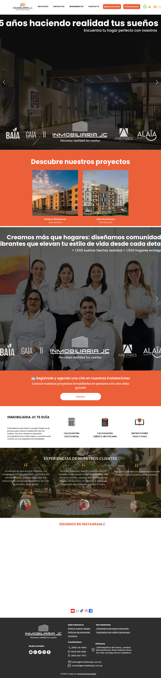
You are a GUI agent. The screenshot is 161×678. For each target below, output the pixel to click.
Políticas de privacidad (79, 589)
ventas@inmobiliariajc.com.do (86, 618)
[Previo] (13, 483)
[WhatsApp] (77, 567)
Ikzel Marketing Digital (86, 630)
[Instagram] (86, 567)
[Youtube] (73, 567)
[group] (80, 197)
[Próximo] (147, 483)
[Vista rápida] (55, 193)
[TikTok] (82, 567)
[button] (43, 6)
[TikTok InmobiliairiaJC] (40, 609)
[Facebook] (91, 567)
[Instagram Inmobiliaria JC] (44, 609)
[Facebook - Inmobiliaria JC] (49, 609)
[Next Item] (157, 82)
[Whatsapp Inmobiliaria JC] (35, 609)
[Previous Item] (4, 82)
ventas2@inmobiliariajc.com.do (87, 622)
